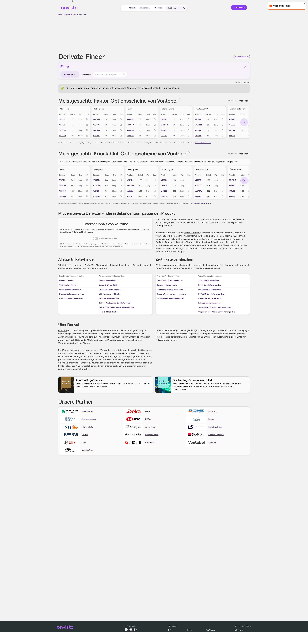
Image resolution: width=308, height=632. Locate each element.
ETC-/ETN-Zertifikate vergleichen (211, 294)
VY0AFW (198, 191)
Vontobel (212, 442)
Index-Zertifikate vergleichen (209, 303)
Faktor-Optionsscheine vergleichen (170, 298)
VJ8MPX (232, 191)
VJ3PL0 (96, 191)
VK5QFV (130, 125)
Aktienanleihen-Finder (107, 280)
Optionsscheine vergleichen (167, 285)
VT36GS (164, 180)
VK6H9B (164, 125)
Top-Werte (210, 630)
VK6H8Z (164, 130)
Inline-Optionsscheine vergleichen (170, 289)
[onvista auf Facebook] (126, 630)
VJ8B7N (232, 196)
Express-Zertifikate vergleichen (210, 298)
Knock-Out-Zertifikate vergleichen (170, 280)
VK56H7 (164, 119)
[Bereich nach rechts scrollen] (244, 122)
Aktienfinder (204, 245)
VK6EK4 (62, 136)
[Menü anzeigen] (123, 7)
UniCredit (149, 442)
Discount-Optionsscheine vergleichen (171, 294)
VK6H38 (96, 130)
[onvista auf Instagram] (135, 630)
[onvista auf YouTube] (130, 630)
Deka (147, 411)
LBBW (85, 434)
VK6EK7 (62, 119)
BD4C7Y (198, 185)
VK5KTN (164, 185)
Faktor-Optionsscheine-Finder (71, 298)
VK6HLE (198, 130)
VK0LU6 (62, 185)
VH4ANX (62, 191)
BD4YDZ (232, 180)
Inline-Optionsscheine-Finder (70, 289)
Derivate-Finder (82, 15)
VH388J (232, 125)
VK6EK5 (62, 125)
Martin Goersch (191, 232)
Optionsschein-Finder (67, 285)
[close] (304, 4)
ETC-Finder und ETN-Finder (109, 294)
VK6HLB (198, 119)
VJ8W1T (164, 136)
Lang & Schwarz (215, 427)
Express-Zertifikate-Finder (109, 298)
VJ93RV (198, 196)
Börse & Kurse (63, 15)
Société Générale (216, 434)
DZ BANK (212, 411)
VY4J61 (130, 196)
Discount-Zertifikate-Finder (109, 289)
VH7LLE (164, 191)
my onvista (145, 8)
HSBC (148, 419)
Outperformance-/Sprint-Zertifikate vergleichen (216, 312)
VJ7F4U (96, 125)
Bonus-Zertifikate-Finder (108, 285)
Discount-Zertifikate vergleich (209, 289)
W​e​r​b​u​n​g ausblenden (175, 33)
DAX (170, 630)
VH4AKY (62, 196)
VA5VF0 (130, 180)
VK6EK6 (62, 130)
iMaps (211, 419)
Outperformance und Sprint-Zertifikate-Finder (116, 307)
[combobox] (110, 74)
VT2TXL (62, 180)
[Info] (179, 99)
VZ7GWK (96, 185)
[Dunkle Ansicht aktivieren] (73, 1)
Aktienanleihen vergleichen (208, 280)
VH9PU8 (130, 185)
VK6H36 (96, 119)
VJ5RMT (96, 136)
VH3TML (232, 119)
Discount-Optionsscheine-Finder (72, 294)
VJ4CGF (96, 196)
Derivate (72, 15)
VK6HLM (198, 125)
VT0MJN (96, 180)
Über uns (239, 630)
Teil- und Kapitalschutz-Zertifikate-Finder (114, 303)
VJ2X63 (232, 136)
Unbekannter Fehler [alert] (281, 6)
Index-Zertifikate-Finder (108, 312)
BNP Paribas (87, 411)
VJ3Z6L (130, 191)
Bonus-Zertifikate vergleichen (209, 285)
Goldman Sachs (89, 419)
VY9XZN (232, 185)
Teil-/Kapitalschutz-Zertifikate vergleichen (214, 307)
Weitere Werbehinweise (203, 143)
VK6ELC (130, 130)
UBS (84, 442)
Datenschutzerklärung (116, 246)
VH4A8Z (164, 196)
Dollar (189, 630)
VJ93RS (198, 180)
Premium (159, 8)
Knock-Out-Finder (66, 280)
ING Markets (87, 427)
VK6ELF (130, 119)
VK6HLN (198, 136)
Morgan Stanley (152, 434)
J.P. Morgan (150, 427)
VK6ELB (130, 136)
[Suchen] (184, 8)
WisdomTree (87, 450)
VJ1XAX (232, 130)
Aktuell (132, 8)
